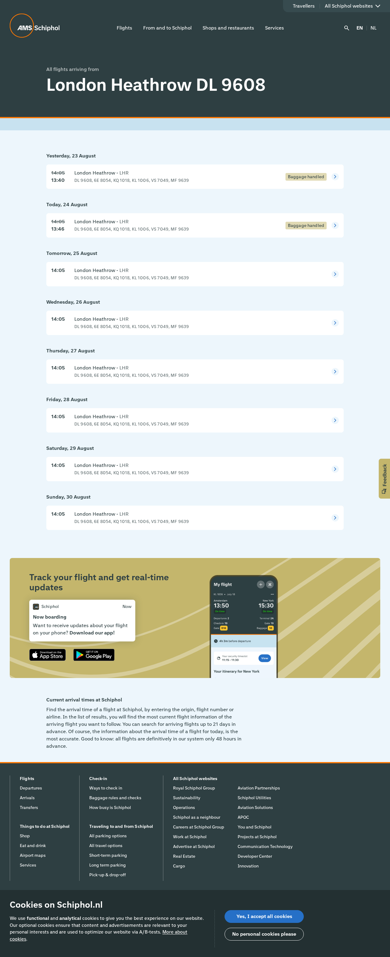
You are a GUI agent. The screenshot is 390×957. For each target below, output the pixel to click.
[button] (384, 479)
